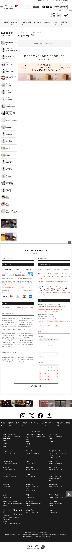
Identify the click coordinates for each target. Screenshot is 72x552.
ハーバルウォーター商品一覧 (34, 503)
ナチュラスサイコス (22, 32)
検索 (36, 7)
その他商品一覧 (53, 512)
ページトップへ (69, 242)
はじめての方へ (15, 23)
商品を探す (6, 23)
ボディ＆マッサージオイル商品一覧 (12, 503)
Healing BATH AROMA (55, 478)
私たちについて (38, 23)
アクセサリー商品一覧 (32, 487)
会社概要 (60, 10)
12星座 (27, 439)
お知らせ (56, 23)
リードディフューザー (55, 457)
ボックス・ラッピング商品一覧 (57, 497)
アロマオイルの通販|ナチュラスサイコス (61, 546)
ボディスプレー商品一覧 (55, 470)
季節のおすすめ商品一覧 (55, 487)
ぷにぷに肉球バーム (8, 487)
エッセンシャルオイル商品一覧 (11, 436)
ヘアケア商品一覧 (30, 476)
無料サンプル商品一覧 (32, 512)
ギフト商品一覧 (30, 497)
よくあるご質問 (68, 10)
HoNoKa (28, 488)
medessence (6, 438)
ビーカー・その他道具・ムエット (12, 523)
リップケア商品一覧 (31, 463)
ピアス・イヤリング (31, 490)
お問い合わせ (64, 23)
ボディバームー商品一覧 (9, 476)
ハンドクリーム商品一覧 (55, 463)
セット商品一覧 (7, 497)
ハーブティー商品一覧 (9, 453)
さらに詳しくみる (36, 386)
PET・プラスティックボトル (11, 517)
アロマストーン (53, 455)
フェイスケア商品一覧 (32, 470)
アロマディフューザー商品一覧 (57, 453)
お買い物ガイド (48, 23)
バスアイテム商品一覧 (55, 476)
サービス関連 (31, 32)
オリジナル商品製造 (26, 23)
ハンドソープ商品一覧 (9, 470)
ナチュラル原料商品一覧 (55, 503)
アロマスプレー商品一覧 (32, 453)
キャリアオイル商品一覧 (55, 436)
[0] (16, 7)
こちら (20, 278)
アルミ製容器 (6, 519)
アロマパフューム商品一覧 (10, 463)
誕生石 (27, 441)
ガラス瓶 (5, 521)
